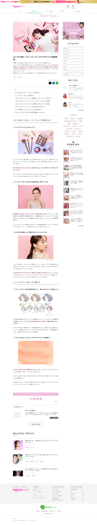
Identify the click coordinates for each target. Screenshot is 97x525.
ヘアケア (65, 60)
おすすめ (72, 118)
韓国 (69, 123)
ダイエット (67, 133)
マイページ (35, 493)
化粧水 (80, 131)
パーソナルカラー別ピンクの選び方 (24, 95)
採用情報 (59, 511)
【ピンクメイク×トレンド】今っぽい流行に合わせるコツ (30, 106)
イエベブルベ (77, 128)
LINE (72, 495)
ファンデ (80, 133)
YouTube (72, 500)
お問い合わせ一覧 (23, 520)
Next (56, 401)
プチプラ (67, 131)
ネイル (64, 63)
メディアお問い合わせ (56, 491)
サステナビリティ (32, 520)
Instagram (73, 493)
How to (15, 77)
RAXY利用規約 (55, 497)
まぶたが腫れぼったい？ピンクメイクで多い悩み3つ (28, 109)
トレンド (20, 77)
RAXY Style (34, 11)
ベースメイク (66, 51)
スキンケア (65, 48)
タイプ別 (78, 136)
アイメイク (18, 75)
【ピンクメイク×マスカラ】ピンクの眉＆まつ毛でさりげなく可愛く (32, 104)
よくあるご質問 (76, 11)
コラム (64, 66)
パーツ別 (73, 131)
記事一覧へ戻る (36, 424)
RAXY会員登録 (74, 489)
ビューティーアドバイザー (38, 497)
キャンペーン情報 (48, 11)
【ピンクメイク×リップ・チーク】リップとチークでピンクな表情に (32, 101)
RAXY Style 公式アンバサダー (70, 121)
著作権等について (52, 511)
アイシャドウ (28, 475)
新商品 (34, 475)
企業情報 (38, 511)
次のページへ (35, 394)
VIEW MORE (81, 110)
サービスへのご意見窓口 (57, 495)
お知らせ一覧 (55, 489)
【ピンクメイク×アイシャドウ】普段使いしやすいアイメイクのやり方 (33, 98)
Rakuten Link (73, 497)
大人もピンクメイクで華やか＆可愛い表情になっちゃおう (30, 112)
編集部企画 (80, 118)
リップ (81, 126)
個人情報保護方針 (44, 511)
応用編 (42, 461)
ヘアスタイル (69, 128)
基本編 (32, 461)
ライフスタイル (70, 136)
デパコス (73, 133)
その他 (64, 69)
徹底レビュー (75, 123)
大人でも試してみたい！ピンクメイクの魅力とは (27, 92)
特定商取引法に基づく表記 (57, 500)
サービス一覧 (15, 520)
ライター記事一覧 (54, 417)
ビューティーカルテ (37, 495)
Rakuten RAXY (19, 6)
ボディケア (65, 57)
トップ (20, 11)
